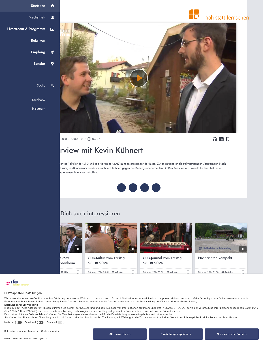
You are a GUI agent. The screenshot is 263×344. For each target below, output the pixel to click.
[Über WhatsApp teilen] (144, 187)
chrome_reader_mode (221, 139)
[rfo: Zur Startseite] (219, 12)
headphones (214, 139)
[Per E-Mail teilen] (156, 187)
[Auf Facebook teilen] (121, 187)
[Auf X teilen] (133, 187)
